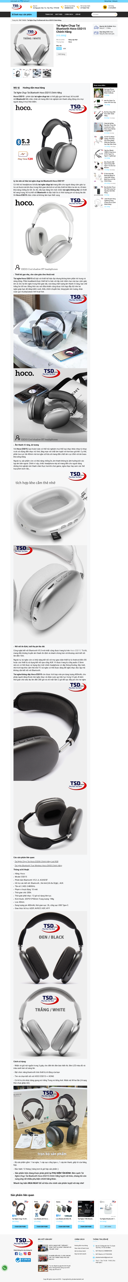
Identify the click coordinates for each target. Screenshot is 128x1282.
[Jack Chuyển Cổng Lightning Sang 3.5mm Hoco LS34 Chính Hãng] (98, 202)
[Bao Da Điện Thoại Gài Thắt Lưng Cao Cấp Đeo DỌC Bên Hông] (98, 191)
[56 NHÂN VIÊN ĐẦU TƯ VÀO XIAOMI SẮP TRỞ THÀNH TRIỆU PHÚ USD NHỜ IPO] (55, 1258)
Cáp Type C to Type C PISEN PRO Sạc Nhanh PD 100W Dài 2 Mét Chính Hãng (33, 1272)
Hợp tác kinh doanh (80, 1254)
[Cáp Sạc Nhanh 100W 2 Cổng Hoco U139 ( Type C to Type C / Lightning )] (98, 154)
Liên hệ (77, 14)
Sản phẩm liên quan (22, 1195)
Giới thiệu (58, 14)
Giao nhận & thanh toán (82, 1248)
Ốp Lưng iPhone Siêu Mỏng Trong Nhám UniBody (109, 91)
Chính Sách (69, 14)
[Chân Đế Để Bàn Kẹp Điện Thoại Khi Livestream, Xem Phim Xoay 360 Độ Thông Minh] (98, 127)
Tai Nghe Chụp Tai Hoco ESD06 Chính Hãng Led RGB (36, 861)
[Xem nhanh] (20, 1209)
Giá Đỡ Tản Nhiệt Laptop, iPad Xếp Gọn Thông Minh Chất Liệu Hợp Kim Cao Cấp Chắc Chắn (110, 140)
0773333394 (108, 1254)
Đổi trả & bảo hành (80, 1251)
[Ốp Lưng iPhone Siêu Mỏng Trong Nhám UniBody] (98, 93)
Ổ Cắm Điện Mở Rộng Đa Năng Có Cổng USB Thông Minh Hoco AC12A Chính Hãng (109, 177)
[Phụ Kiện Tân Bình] (16, 7)
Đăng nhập (107, 1)
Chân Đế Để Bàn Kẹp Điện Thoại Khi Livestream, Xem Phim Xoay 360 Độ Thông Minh (110, 127)
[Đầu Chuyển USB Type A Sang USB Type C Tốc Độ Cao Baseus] (98, 166)
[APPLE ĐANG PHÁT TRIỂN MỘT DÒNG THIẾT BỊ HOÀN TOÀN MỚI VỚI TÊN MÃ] (55, 1248)
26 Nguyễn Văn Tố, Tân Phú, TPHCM (46, 8)
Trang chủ (49, 14)
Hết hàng (108, 1226)
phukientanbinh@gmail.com (104, 1257)
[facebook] (16, 1253)
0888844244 (69, 8)
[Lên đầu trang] (125, 896)
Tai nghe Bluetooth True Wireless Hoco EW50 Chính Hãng (38, 865)
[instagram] (25, 1253)
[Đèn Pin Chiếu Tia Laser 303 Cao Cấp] (98, 104)
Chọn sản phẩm (20, 1226)
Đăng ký (115, 1)
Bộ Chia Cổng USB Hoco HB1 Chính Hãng (109, 113)
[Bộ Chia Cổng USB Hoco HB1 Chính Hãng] (98, 115)
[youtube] (29, 1253)
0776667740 (84, 8)
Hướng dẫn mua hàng (81, 1245)
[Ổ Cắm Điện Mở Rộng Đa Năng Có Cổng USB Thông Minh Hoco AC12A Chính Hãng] (98, 177)
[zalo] (20, 1253)
